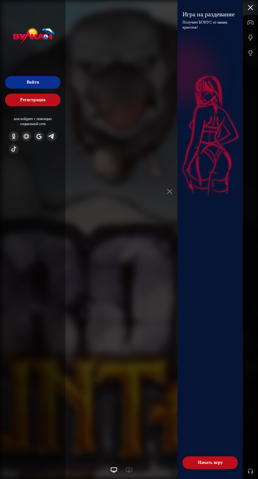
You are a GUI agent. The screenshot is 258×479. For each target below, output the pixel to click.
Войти (33, 82)
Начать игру (210, 462)
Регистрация (33, 99)
